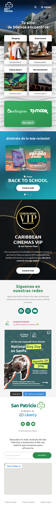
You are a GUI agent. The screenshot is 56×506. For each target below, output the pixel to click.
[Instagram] (28, 311)
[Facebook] (21, 311)
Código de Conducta (46, 502)
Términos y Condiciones (28, 502)
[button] (35, 7)
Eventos (29, 176)
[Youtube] (35, 311)
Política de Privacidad (10, 502)
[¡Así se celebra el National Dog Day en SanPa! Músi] (28, 359)
